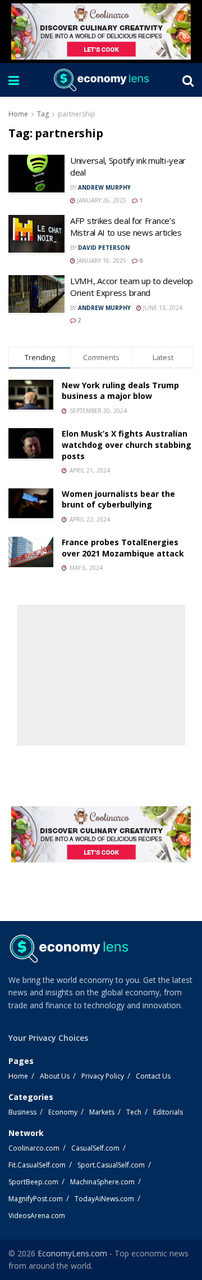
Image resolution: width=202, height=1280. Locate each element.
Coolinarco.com (33, 1148)
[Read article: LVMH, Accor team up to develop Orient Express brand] (36, 295)
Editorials (168, 1112)
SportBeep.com (33, 1182)
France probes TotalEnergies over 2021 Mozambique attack (123, 548)
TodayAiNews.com (104, 1198)
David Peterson (104, 247)
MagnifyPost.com (35, 1198)
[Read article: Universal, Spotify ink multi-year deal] (36, 175)
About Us (55, 1076)
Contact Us (153, 1076)
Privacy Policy (102, 1076)
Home (18, 114)
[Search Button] (188, 80)
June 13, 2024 (161, 308)
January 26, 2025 (100, 200)
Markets (101, 1112)
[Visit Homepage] (100, 80)
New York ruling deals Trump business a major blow (120, 391)
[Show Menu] (13, 80)
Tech (133, 1112)
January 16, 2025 (100, 260)
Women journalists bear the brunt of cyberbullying (118, 499)
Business (22, 1112)
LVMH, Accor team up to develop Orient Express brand (131, 286)
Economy (62, 1112)
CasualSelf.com (95, 1148)
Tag (43, 114)
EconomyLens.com (72, 1253)
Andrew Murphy (104, 187)
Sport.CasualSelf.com (111, 1165)
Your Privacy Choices (48, 1037)
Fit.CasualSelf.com (37, 1165)
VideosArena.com (36, 1215)
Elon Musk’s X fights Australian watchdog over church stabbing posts (126, 444)
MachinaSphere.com (102, 1182)
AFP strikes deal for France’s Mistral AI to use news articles (126, 226)
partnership (76, 114)
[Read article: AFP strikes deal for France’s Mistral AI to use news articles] (36, 235)
